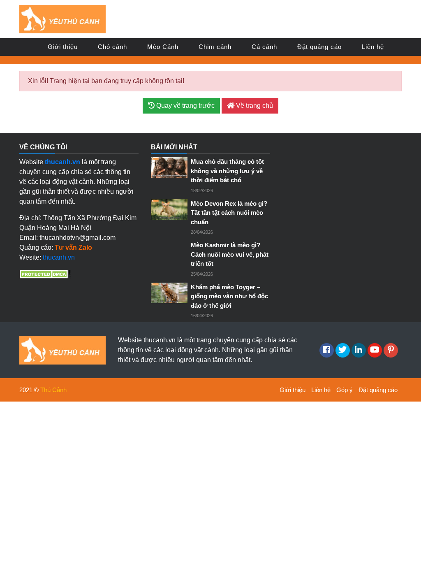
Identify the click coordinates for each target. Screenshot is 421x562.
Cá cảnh (264, 46)
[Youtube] (375, 350)
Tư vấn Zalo (73, 247)
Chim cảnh (215, 46)
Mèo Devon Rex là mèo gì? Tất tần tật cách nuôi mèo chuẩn (229, 212)
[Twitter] (342, 350)
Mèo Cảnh (162, 46)
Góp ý (344, 389)
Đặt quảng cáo (319, 46)
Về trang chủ (253, 105)
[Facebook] (326, 350)
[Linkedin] (359, 350)
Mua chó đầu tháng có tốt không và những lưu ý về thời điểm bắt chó (227, 170)
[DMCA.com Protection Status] (45, 273)
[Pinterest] (391, 350)
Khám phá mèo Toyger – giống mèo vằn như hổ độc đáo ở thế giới (229, 296)
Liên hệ (373, 46)
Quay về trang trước (185, 105)
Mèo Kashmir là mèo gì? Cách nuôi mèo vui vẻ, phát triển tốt (229, 254)
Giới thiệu (63, 46)
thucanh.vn (59, 257)
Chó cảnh (112, 46)
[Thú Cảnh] (62, 18)
